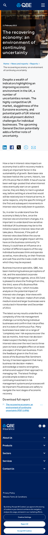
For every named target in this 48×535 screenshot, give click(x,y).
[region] (24, 517)
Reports (34, 63)
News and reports (20, 63)
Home (6, 63)
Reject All (24, 524)
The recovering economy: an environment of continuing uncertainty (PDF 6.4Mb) (19, 407)
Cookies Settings (24, 517)
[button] (41, 405)
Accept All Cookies (24, 531)
